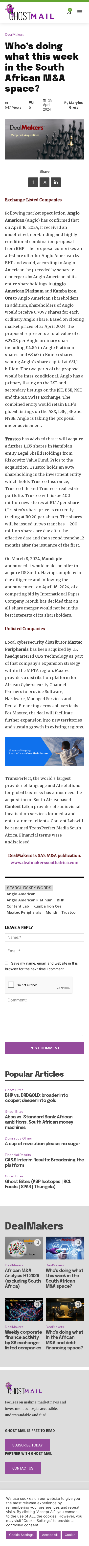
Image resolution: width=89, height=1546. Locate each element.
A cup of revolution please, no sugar (42, 1144)
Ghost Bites (14, 1090)
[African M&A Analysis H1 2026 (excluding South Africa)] (24, 1248)
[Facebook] (33, 182)
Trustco (68, 912)
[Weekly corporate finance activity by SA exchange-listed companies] (24, 1309)
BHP (60, 899)
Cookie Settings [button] (21, 1535)
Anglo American (21, 893)
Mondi (51, 912)
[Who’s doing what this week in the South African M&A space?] (65, 1248)
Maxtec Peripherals (24, 912)
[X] (44, 182)
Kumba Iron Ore (47, 906)
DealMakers (14, 35)
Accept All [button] (50, 1535)
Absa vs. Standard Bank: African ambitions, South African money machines (39, 1122)
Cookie (70, 1535)
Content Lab (18, 906)
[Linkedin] (56, 182)
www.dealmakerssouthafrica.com (44, 862)
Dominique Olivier (18, 1138)
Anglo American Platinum (29, 899)
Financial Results (18, 1155)
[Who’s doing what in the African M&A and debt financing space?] (65, 1309)
